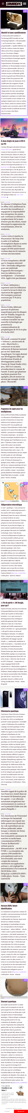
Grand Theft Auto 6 (7, 149)
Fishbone (3, 29)
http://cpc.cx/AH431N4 (20, 1082)
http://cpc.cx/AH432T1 (11, 874)
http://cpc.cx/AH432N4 (19, 573)
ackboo (2, 137)
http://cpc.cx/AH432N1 (19, 972)
